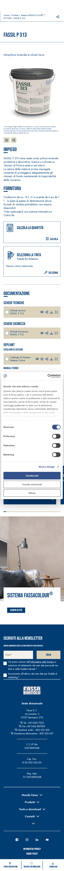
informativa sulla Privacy (42, 662)
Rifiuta (32, 493)
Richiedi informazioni (32, 866)
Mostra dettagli (47, 466)
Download (53, 866)
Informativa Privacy (32, 849)
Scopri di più (16, 610)
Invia (48, 655)
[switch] (56, 436)
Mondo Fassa (30, 794)
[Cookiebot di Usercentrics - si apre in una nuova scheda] (48, 376)
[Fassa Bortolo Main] (32, 690)
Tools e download (30, 809)
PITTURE (7, 18)
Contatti (30, 816)
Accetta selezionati (32, 484)
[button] (32, 232)
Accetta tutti (32, 475)
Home (6, 15)
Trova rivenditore (11, 866)
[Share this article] (57, 16)
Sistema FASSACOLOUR (32, 15)
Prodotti (14, 15)
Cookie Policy (32, 853)
